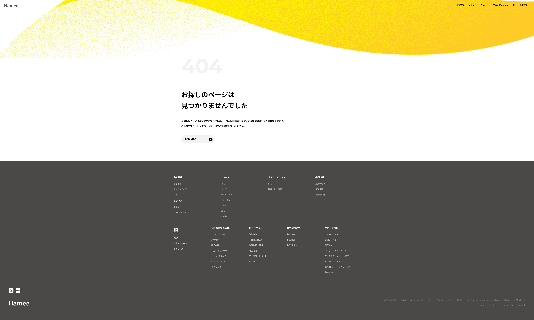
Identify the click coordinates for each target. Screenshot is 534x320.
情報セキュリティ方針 (445, 300)
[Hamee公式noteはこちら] (18, 290)
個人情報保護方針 (391, 300)
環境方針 (507, 300)
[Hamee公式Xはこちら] (11, 290)
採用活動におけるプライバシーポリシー (417, 300)
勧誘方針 (460, 300)
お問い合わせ (519, 300)
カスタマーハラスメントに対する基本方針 (484, 300)
